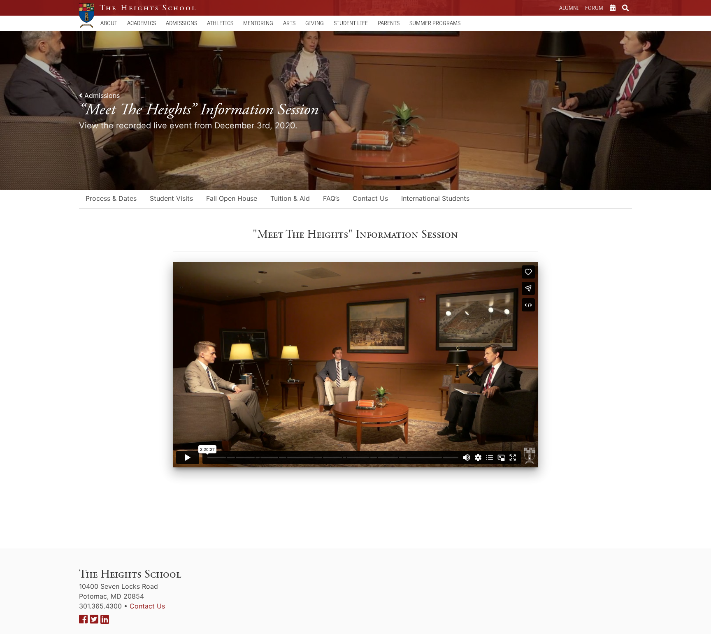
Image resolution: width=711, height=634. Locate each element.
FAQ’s (331, 198)
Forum (594, 8)
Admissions (181, 23)
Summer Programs (434, 23)
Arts (289, 23)
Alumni (569, 8)
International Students (435, 198)
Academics (141, 23)
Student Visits (171, 198)
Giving (314, 23)
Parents (389, 23)
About (108, 23)
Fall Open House (231, 198)
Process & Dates (111, 198)
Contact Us (370, 198)
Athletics (220, 23)
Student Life (351, 23)
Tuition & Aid (290, 198)
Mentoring (258, 23)
